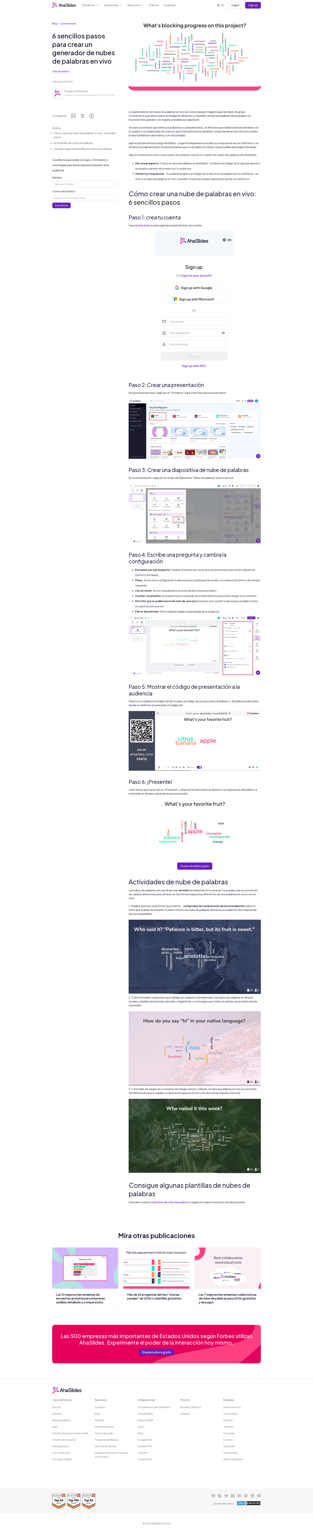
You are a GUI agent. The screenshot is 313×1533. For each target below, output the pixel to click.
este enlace (144, 225)
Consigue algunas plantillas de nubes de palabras (83, 148)
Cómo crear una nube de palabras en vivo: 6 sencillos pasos (85, 135)
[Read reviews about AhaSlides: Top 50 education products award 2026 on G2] (88, 1501)
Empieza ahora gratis (156, 1352)
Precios (154, 5)
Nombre (57, 177)
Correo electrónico (63, 191)
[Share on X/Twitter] (82, 116)
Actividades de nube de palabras (73, 143)
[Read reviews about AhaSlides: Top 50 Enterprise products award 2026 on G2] (58, 1501)
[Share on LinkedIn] (73, 116)
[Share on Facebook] (91, 116)
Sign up (253, 5)
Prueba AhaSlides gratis (194, 866)
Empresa (169, 5)
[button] (90, 5)
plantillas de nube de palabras (170, 1202)
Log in (235, 5)
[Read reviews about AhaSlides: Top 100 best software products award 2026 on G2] (73, 1501)
